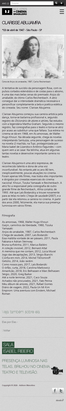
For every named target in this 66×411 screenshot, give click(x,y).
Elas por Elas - (10, 322)
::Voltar (6, 330)
